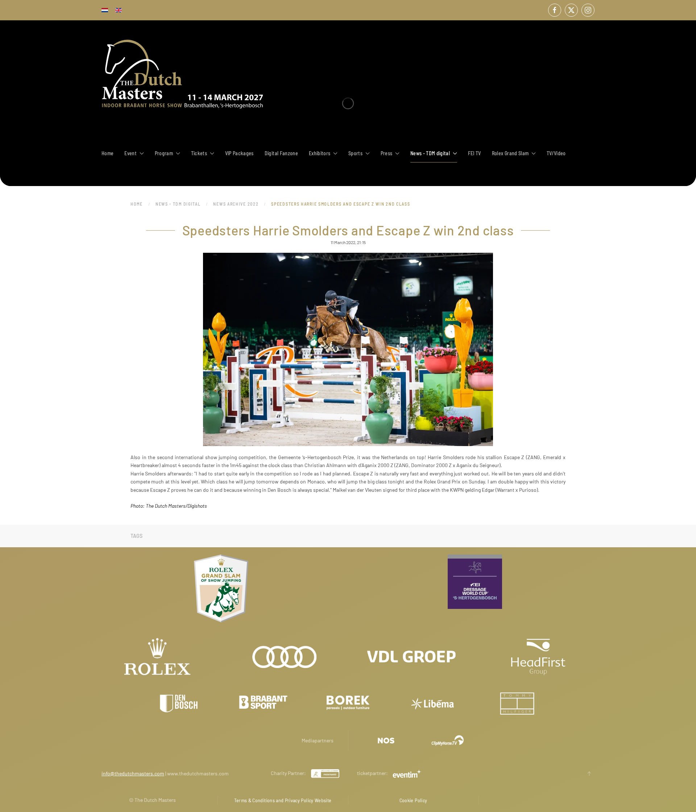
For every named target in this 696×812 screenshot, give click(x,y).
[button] (589, 773)
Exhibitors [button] (320, 153)
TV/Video (556, 153)
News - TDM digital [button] (430, 153)
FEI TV (474, 153)
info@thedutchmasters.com (133, 773)
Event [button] (130, 153)
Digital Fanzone (281, 153)
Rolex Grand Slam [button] (510, 153)
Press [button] (387, 153)
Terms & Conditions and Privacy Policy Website (283, 800)
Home (107, 153)
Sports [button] (355, 153)
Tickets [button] (199, 153)
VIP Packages (239, 153)
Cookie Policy (413, 800)
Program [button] (164, 153)
